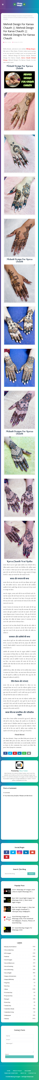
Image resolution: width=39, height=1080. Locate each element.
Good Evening (19, 966)
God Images (19, 960)
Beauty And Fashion (19, 947)
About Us (23, 1073)
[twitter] (13, 852)
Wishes (19, 1019)
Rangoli (19, 999)
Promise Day (19, 992)
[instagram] (19, 852)
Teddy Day (19, 1005)
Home (5, 16)
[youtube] (32, 852)
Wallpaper (19, 1015)
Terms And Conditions (11, 1073)
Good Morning (19, 969)
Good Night (19, 973)
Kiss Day (19, 986)
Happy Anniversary (19, 976)
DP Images (19, 953)
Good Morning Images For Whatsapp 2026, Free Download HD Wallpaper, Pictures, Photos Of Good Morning (23, 920)
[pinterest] (6, 857)
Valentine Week (19, 1009)
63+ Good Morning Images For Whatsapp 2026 (22, 929)
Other (19, 989)
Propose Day (19, 996)
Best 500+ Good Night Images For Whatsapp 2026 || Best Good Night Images (23, 900)
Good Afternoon (19, 963)
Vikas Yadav (7, 42)
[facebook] (6, 852)
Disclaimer (28, 1070)
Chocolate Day (19, 950)
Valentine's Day (19, 1012)
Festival (19, 956)
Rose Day (19, 1002)
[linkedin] (26, 852)
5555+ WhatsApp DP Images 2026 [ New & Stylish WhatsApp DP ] (23, 891)
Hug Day (19, 983)
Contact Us (32, 1073)
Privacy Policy (17, 1070)
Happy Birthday (19, 979)
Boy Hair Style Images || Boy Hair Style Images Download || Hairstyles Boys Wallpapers (23, 909)
